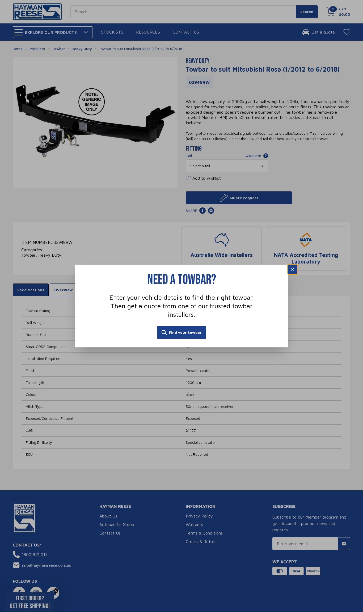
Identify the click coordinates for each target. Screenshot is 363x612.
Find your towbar (185, 332)
